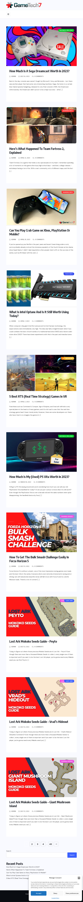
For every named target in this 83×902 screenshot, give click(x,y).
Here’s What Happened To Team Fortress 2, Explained (25, 870)
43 (50, 844)
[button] (79, 878)
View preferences (72, 893)
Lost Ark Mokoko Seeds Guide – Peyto (33, 641)
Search (8, 851)
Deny (55, 893)
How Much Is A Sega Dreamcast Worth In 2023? (39, 71)
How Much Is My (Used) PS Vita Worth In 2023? (39, 477)
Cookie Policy (55, 898)
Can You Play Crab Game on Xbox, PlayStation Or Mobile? (26, 873)
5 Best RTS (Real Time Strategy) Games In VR (38, 396)
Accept (38, 893)
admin (13, 76)
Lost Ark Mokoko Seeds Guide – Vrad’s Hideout (38, 722)
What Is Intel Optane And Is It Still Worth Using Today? (25, 875)
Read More (17, 96)
